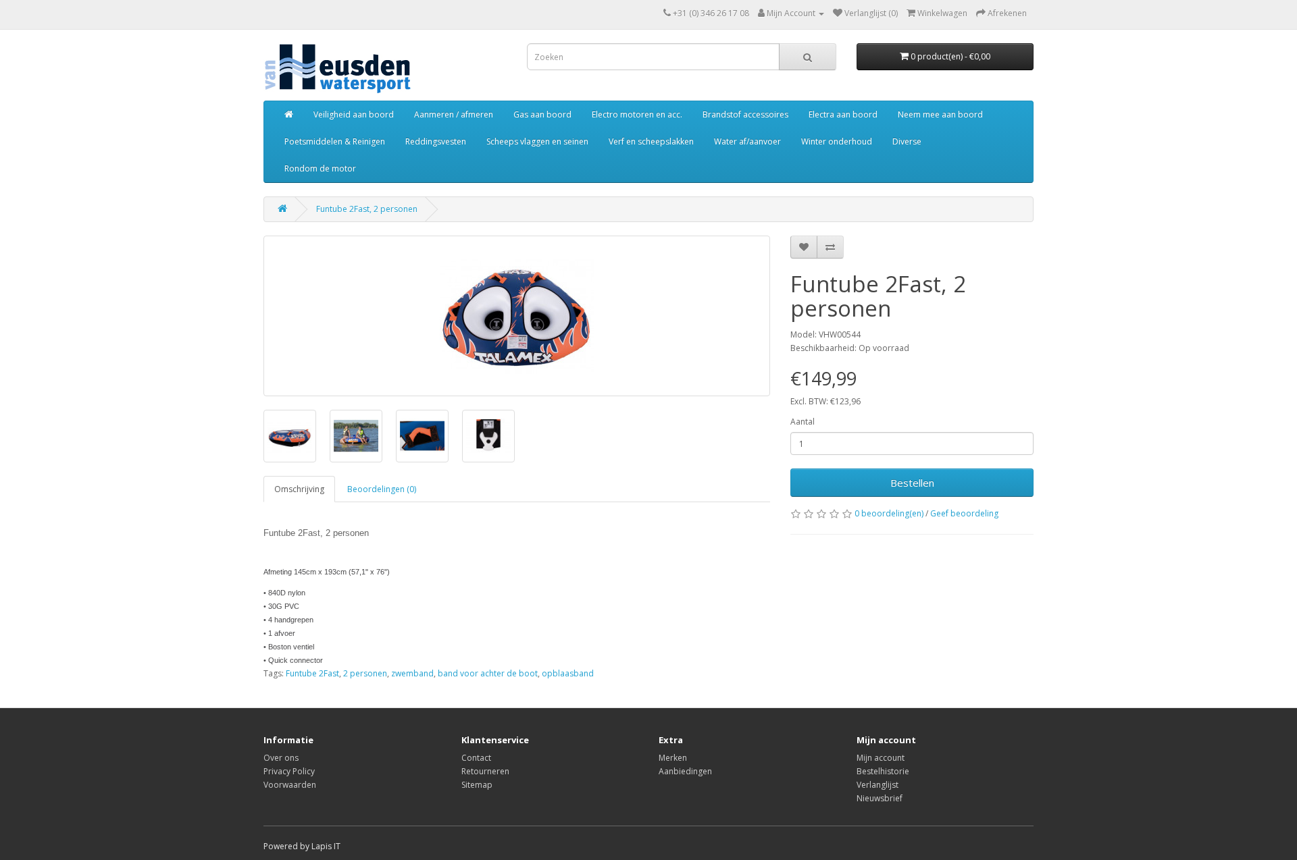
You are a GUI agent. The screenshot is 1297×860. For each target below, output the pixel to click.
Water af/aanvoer (747, 141)
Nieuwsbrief (879, 798)
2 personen (365, 673)
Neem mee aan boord (940, 114)
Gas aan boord (542, 114)
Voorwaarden (289, 784)
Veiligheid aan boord (353, 114)
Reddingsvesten (435, 141)
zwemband (412, 673)
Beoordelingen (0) (381, 489)
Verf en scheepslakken (651, 141)
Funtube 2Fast (312, 673)
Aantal (802, 421)
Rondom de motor (320, 168)
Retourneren (485, 771)
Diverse (906, 141)
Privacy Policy (289, 771)
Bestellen (912, 482)
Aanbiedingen (685, 771)
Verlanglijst (877, 784)
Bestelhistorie (883, 771)
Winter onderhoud (836, 141)
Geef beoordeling (964, 513)
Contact (476, 757)
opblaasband (568, 673)
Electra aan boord (843, 114)
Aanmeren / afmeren (453, 114)
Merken (673, 757)
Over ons (281, 757)
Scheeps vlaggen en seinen (537, 141)
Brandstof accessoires (745, 114)
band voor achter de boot (488, 673)
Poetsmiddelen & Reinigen (334, 141)
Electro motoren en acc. (637, 114)
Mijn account (881, 757)
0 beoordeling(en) (889, 513)
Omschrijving (299, 489)
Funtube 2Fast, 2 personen (366, 209)
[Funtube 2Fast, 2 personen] (516, 316)
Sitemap (476, 784)
